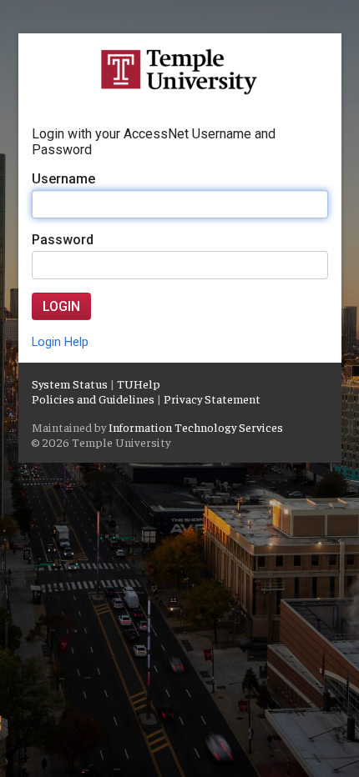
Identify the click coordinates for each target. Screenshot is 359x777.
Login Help (60, 342)
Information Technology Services (196, 426)
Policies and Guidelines (93, 398)
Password (63, 240)
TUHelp (138, 383)
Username (63, 179)
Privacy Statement (212, 398)
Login (61, 306)
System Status (70, 383)
